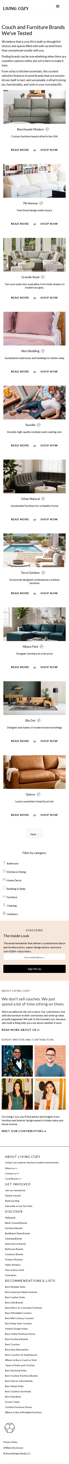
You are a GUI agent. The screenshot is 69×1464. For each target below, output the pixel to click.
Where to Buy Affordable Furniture (23, 1412)
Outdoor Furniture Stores (18, 1407)
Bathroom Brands (14, 1249)
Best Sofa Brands (14, 1302)
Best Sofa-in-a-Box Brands (19, 1380)
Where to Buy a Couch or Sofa (21, 1360)
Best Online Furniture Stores (20, 1333)
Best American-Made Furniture (21, 1292)
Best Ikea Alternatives (17, 1349)
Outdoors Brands (14, 1254)
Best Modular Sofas (15, 1286)
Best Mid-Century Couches (19, 1318)
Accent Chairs (12, 1401)
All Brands (10, 1217)
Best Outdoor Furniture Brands (21, 1375)
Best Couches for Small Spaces (21, 1354)
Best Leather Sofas (15, 1297)
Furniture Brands (14, 1228)
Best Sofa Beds (13, 1396)
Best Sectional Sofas (16, 1370)
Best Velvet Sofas (14, 1386)
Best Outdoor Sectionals (18, 1391)
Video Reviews (13, 1264)
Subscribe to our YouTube (18, 1206)
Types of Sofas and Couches (20, 1365)
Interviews (10, 1275)
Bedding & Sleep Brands (17, 1233)
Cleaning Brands (13, 1238)
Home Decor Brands (15, 1243)
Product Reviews (14, 1259)
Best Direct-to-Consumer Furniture (23, 1307)
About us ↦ (11, 1168)
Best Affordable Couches (18, 1312)
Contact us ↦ (12, 1173)
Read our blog (12, 1200)
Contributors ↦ (13, 1178)
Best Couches (12, 1344)
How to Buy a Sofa (14, 1269)
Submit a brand (13, 1195)
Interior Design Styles (16, 1328)
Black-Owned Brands (16, 1222)
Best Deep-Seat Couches (18, 1323)
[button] (57, 6)
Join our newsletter (15, 1190)
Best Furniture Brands (16, 1339)
